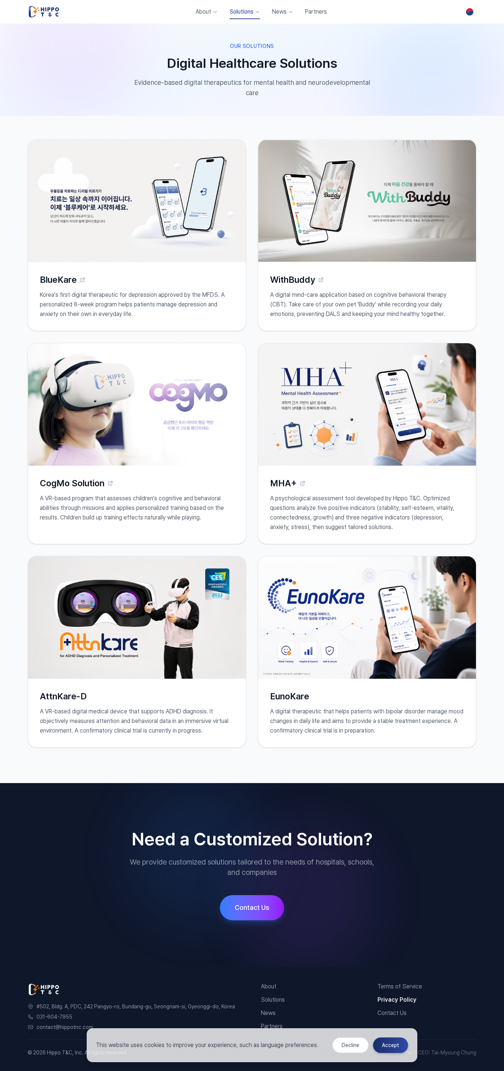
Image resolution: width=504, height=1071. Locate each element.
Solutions (241, 11)
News (279, 11)
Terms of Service (399, 986)
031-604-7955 (54, 1017)
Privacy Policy (397, 999)
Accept (390, 1045)
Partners (316, 11)
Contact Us (252, 907)
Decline (350, 1045)
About (203, 11)
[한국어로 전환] (469, 11)
